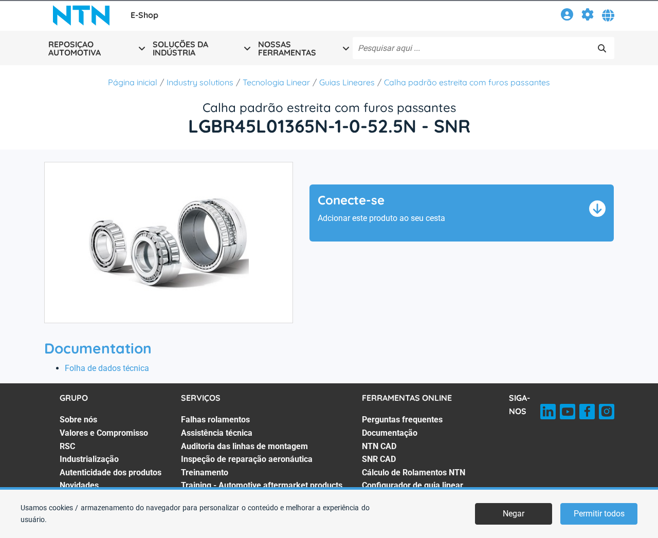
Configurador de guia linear (412, 485)
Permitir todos (599, 513)
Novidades (79, 485)
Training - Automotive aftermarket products (261, 485)
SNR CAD (379, 459)
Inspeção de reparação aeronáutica (247, 459)
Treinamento (204, 472)
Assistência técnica (216, 433)
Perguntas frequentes (402, 419)
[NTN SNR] (81, 15)
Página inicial (132, 82)
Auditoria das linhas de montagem (244, 446)
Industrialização (89, 459)
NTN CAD (379, 446)
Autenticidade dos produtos (110, 472)
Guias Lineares (347, 82)
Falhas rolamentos (215, 419)
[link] (567, 16)
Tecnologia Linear (276, 82)
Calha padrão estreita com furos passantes (467, 82)
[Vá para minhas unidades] (587, 16)
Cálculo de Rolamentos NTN (413, 472)
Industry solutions (200, 82)
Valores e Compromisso (104, 433)
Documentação (389, 433)
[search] (602, 48)
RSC (67, 446)
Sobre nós (78, 419)
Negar (513, 513)
